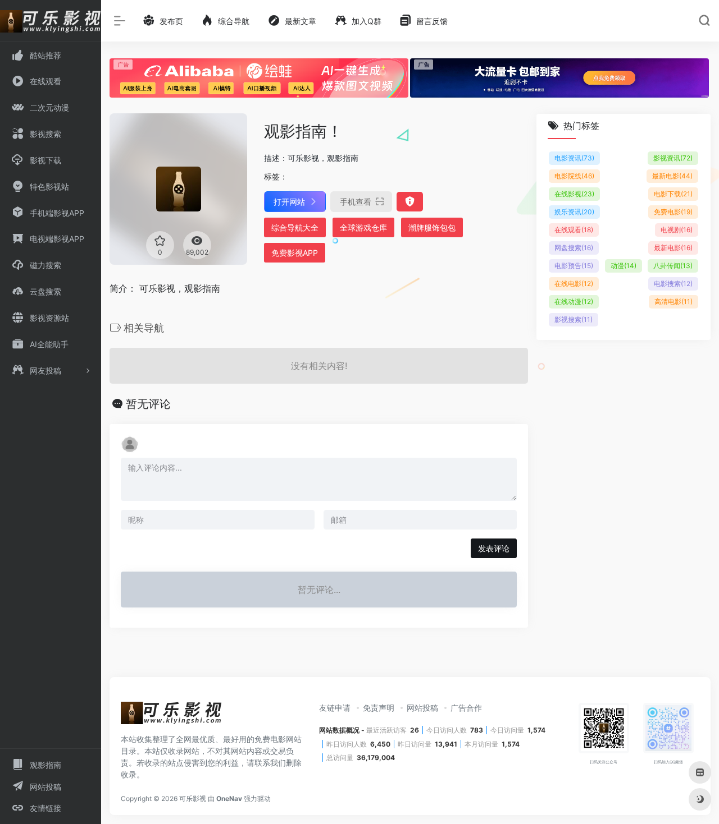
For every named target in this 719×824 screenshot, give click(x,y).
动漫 (623, 266)
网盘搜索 (573, 248)
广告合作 (466, 707)
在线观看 (573, 230)
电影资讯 (574, 158)
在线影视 (574, 194)
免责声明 (378, 707)
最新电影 (672, 176)
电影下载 (673, 194)
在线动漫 (573, 302)
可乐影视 (192, 798)
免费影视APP (294, 252)
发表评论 (493, 548)
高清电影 (673, 302)
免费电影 (673, 212)
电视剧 (677, 230)
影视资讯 (673, 158)
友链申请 (335, 707)
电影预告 (573, 266)
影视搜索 (573, 320)
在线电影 (573, 284)
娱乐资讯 (574, 212)
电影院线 (574, 176)
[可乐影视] (171, 716)
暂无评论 (148, 404)
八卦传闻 (673, 266)
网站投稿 (422, 707)
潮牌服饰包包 (432, 227)
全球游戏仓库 (363, 227)
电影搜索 (673, 284)
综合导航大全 (294, 227)
